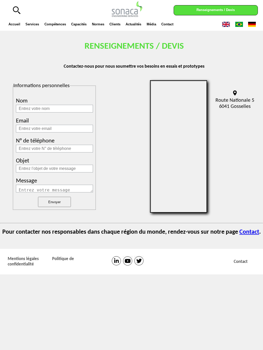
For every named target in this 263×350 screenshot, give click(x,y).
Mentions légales (23, 259)
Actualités (133, 24)
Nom (21, 101)
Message (26, 181)
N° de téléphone (35, 141)
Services (32, 24)
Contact (167, 24)
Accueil (14, 24)
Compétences (55, 24)
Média (151, 24)
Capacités (79, 24)
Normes (98, 24)
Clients (114, 24)
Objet (22, 161)
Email (22, 121)
